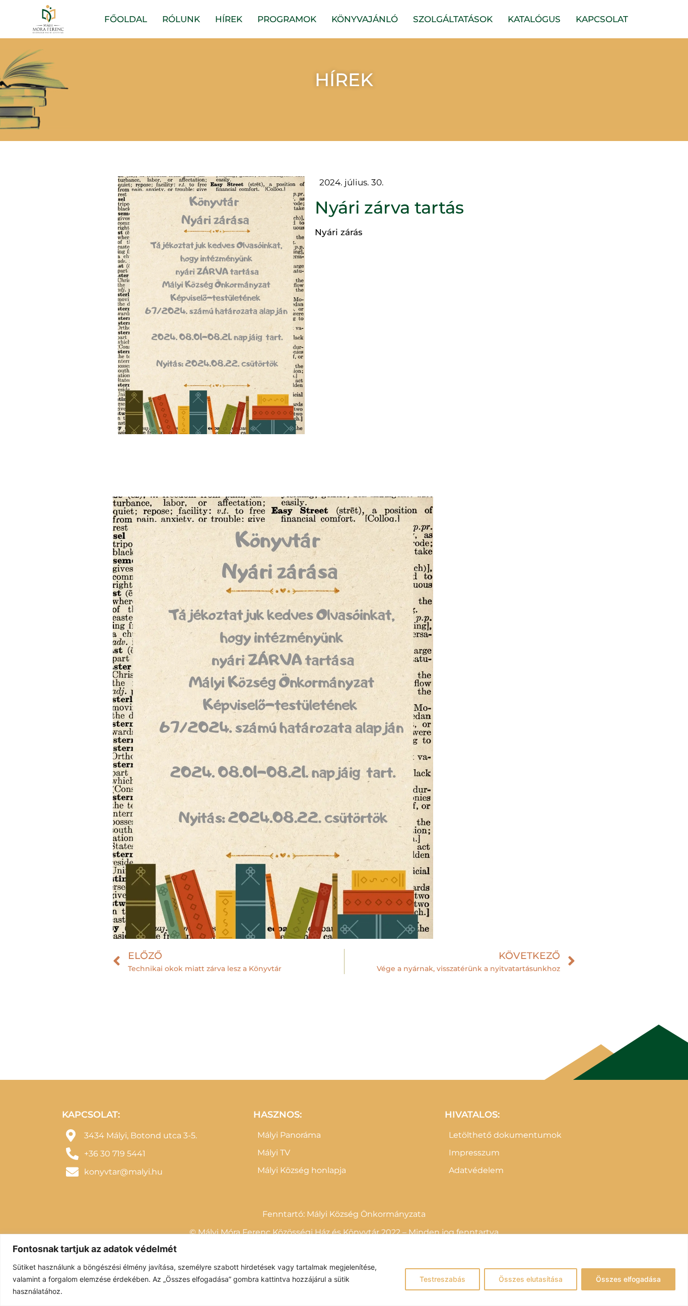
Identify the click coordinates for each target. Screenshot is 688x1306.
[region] (344, 1270)
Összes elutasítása (531, 1279)
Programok (286, 19)
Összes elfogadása (628, 1279)
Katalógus (534, 19)
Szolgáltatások (453, 19)
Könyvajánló (364, 19)
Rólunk (181, 19)
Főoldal (125, 19)
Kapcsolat (602, 19)
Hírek (228, 19)
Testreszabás (442, 1279)
